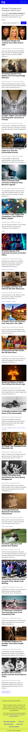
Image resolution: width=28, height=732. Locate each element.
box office (4, 279)
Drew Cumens (18, 426)
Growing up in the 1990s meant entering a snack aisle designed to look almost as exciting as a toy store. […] (14, 369)
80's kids (3, 311)
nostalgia (13, 311)
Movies (12, 279)
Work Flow (17, 492)
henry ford (19, 437)
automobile (9, 437)
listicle (7, 535)
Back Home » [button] (6, 701)
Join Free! (13, 7)
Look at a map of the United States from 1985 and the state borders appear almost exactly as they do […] (13, 340)
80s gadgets (8, 311)
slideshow (11, 535)
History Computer (20, 198)
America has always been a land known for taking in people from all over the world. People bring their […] (14, 631)
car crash (14, 437)
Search (3, 29)
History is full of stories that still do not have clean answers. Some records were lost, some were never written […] (13, 531)
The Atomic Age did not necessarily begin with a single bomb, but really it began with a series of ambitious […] (14, 401)
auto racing (4, 437)
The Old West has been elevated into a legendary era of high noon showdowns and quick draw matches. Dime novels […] (13, 662)
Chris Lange (20, 133)
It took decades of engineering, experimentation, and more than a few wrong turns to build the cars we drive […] (13, 169)
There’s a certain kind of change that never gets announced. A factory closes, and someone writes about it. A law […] (14, 465)
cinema (8, 279)
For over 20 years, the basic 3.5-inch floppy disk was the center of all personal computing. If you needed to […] (14, 235)
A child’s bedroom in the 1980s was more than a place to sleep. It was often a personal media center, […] (13, 306)
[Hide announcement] (27, 4)
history (3, 240)
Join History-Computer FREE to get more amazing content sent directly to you (12, 2)
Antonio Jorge (20, 58)
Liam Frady (17, 231)
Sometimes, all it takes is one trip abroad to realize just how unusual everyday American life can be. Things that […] (14, 600)
